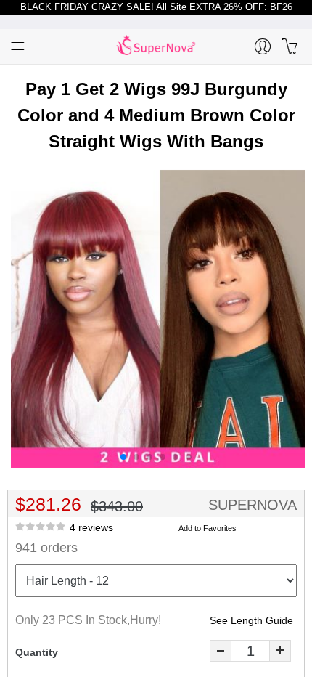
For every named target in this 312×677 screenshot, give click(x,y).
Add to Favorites (207, 528)
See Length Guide (251, 620)
